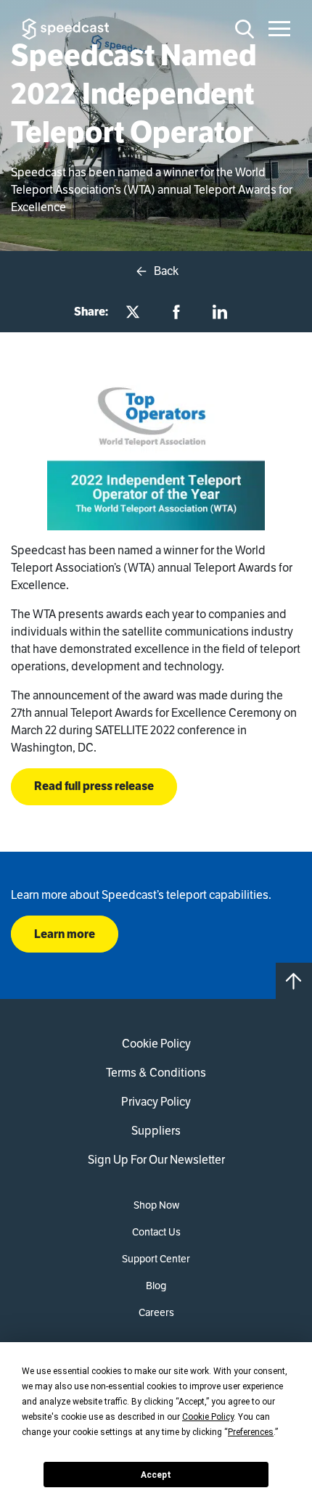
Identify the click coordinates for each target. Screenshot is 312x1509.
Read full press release (94, 786)
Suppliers (156, 1130)
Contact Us (156, 1231)
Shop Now (156, 1205)
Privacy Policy (156, 1101)
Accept (156, 1475)
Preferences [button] (251, 1432)
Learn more (64, 934)
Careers (156, 1312)
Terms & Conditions (156, 1072)
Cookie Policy (156, 1043)
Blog (156, 1285)
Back (165, 271)
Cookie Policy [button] (208, 1417)
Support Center (156, 1258)
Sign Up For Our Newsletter (156, 1159)
